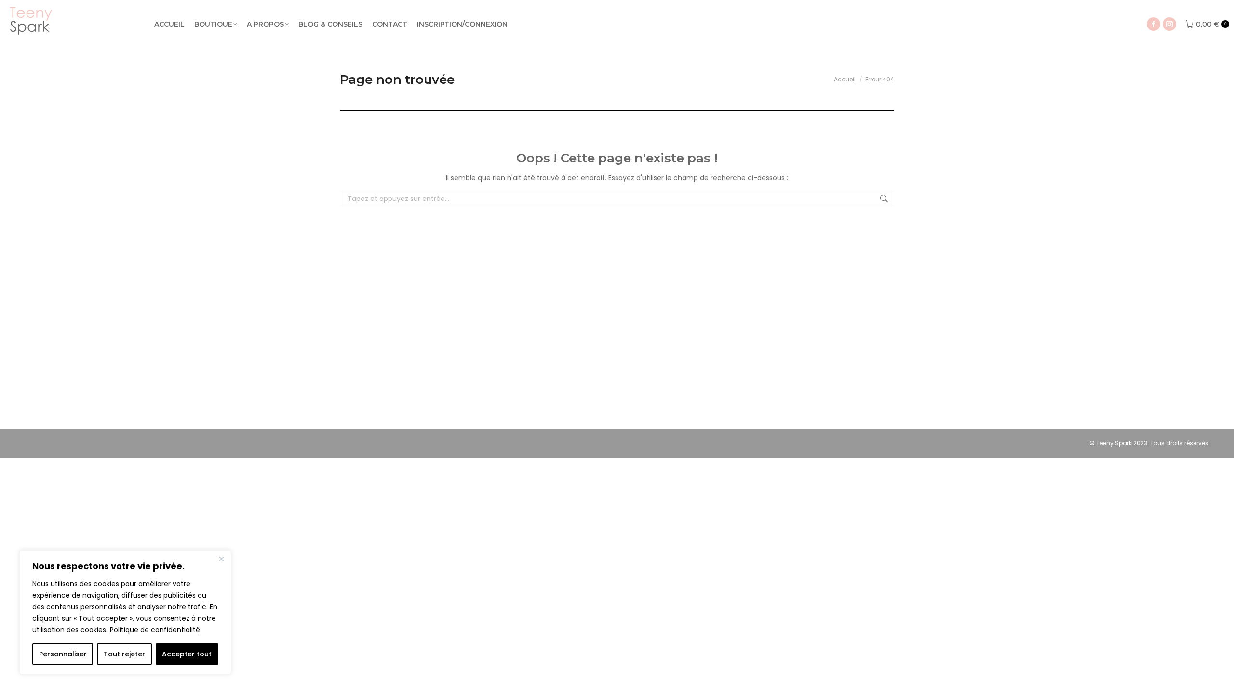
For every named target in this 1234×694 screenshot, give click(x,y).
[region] (125, 612)
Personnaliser (63, 654)
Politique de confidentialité (155, 630)
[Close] (221, 558)
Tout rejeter (124, 654)
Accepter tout (187, 654)
